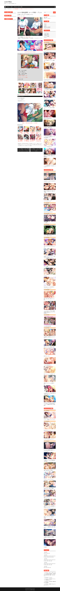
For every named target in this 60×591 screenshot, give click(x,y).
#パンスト (39, 143)
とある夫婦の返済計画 (47, 326)
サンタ (45, 37)
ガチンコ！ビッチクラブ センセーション (49, 247)
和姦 (44, 17)
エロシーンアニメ (47, 28)
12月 (52, 557)
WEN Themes (33, 589)
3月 (47, 553)
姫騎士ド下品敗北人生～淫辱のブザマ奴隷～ (49, 192)
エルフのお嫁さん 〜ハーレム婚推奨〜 (49, 61)
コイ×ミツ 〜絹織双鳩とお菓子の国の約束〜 (50, 527)
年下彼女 (45, 547)
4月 (49, 553)
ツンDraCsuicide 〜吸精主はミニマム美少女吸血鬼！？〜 (49, 137)
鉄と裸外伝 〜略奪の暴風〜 (48, 127)
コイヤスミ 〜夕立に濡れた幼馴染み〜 (49, 108)
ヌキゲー (49, 18)
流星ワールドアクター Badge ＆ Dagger (49, 517)
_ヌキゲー (23, 145)
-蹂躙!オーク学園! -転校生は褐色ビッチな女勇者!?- (26, 143)
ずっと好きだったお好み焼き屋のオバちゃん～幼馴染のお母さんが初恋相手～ (49, 404)
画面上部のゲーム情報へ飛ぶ (24, 94)
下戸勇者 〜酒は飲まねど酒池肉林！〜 (49, 537)
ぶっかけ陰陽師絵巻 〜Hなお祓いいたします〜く (50, 166)
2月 (45, 553)
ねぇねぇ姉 (45, 98)
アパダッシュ (35, 143)
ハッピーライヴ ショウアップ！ (49, 439)
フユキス (45, 275)
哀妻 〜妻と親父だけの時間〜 (48, 470)
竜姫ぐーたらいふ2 (47, 497)
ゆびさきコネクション (47, 430)
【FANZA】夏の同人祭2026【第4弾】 (30, 51)
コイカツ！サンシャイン (48, 51)
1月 (44, 553)
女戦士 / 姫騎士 (46, 34)
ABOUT (12, 6)
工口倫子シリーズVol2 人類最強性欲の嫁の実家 (49, 461)
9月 (45, 557)
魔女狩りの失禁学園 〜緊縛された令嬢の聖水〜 (49, 156)
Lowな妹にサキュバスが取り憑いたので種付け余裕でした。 (50, 394)
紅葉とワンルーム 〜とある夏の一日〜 (49, 384)
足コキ (45, 23)
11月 (51, 557)
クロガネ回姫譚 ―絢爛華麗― (48, 89)
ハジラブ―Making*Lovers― (48, 146)
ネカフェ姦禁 (46, 266)
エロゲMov (8, 2)
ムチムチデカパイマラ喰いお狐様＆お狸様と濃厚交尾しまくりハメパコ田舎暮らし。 (49, 312)
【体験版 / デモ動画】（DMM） (23, 75)
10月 (49, 557)
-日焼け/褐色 (37, 144)
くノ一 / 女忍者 (46, 36)
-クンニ (26, 144)
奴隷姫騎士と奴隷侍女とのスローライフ (49, 337)
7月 (53, 559)
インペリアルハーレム (47, 201)
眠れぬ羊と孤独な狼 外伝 (48, 118)
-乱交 (30, 144)
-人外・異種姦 (33, 144)
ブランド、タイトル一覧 (18, 6)
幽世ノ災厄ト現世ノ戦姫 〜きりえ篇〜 (49, 299)
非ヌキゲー (45, 18)
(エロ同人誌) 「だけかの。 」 (49, 577)
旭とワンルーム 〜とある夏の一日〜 (49, 374)
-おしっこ (23, 144)
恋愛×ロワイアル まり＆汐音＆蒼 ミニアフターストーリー (50, 507)
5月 (50, 559)
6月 (52, 559)
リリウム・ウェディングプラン (49, 479)
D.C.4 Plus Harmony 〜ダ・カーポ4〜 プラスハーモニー (49, 80)
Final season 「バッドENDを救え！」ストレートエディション (49, 287)
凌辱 (46, 17)
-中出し (28, 144)
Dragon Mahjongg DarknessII (48, 211)
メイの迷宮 (45, 222)
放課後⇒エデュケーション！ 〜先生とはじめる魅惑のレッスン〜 (49, 257)
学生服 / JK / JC (46, 35)
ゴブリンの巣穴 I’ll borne (48, 235)
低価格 (31, 145)
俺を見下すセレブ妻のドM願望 (48, 488)
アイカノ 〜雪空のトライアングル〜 (49, 419)
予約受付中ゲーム (9, 18)
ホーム (8, 6)
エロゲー (28, 145)
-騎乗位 (21, 145)
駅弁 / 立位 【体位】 (47, 27)
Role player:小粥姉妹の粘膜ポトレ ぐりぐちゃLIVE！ (49, 451)
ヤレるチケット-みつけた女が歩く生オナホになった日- (49, 181)
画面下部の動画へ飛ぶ (25, 54)
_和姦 (26, 145)
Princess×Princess (46, 70)
